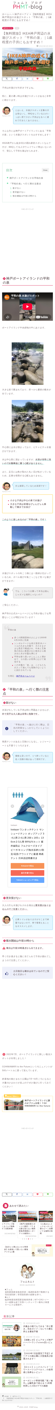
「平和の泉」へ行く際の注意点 (25, 183)
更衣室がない (19, 192)
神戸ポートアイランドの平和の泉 (26, 177)
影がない (17, 188)
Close (45, 170)
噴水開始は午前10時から (24, 195)
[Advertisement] (27, 240)
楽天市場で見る (27, 873)
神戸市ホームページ (25, 676)
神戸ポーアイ (8, 28)
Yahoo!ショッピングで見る (27, 880)
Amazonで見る (27, 866)
